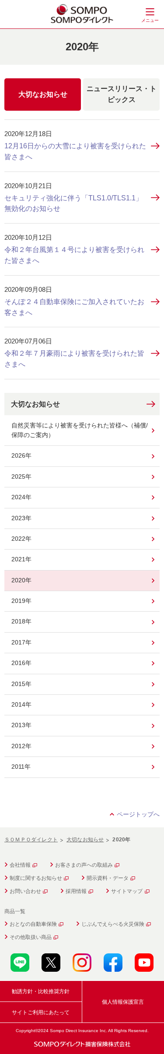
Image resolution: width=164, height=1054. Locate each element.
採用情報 (76, 891)
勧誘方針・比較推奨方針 (41, 991)
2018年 (21, 621)
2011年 (21, 766)
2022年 (21, 538)
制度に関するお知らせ (36, 878)
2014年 (21, 704)
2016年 (21, 662)
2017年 (21, 642)
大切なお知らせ (35, 404)
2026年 (21, 455)
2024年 (21, 497)
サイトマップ (127, 891)
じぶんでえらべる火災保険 (112, 924)
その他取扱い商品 (31, 937)
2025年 (21, 476)
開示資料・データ (108, 878)
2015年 (21, 683)
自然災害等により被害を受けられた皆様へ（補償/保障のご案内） (79, 430)
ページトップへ (138, 814)
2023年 (21, 518)
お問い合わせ (25, 891)
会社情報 (20, 865)
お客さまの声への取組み (84, 865)
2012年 (21, 745)
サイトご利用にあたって (41, 1012)
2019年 (21, 600)
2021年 (21, 559)
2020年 (21, 580)
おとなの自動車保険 (33, 924)
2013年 (21, 724)
